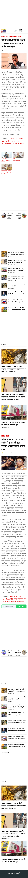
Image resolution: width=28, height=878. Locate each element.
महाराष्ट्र (13, 36)
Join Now (21, 606)
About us (7, 875)
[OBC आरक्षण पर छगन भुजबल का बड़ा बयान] (18, 155)
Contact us (13, 875)
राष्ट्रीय (19, 36)
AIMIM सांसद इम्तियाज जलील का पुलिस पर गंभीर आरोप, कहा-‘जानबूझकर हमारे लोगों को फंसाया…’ (13, 141)
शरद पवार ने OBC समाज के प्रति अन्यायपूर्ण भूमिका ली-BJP (6, 172)
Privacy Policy (20, 875)
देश (9, 36)
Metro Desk (6, 50)
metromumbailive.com (16, 873)
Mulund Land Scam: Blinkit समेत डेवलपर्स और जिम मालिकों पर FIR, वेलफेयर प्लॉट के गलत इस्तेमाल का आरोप (17, 261)
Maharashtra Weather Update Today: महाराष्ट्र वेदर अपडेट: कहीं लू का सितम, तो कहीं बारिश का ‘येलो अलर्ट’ (17, 309)
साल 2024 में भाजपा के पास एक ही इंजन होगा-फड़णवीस (5, 160)
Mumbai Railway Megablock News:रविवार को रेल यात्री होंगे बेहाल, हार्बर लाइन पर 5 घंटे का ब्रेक (16, 301)
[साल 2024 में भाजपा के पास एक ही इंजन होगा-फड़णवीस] (6, 155)
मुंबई (16, 36)
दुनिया (7, 36)
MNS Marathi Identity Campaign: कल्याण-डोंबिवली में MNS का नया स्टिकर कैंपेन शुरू (17, 285)
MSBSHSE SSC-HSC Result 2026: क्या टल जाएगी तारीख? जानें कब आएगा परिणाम (16, 277)
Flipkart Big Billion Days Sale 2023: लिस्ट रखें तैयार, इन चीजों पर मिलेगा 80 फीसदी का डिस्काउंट (13, 599)
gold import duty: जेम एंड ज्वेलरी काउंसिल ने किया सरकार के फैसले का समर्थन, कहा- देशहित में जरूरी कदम (16, 253)
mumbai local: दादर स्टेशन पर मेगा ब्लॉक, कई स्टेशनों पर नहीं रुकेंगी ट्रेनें (16, 269)
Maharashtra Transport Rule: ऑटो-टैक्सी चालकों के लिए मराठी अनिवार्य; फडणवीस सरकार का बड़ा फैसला (17, 293)
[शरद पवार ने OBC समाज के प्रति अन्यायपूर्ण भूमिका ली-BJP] (6, 167)
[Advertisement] (14, 14)
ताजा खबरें (3, 36)
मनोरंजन (7, 435)
